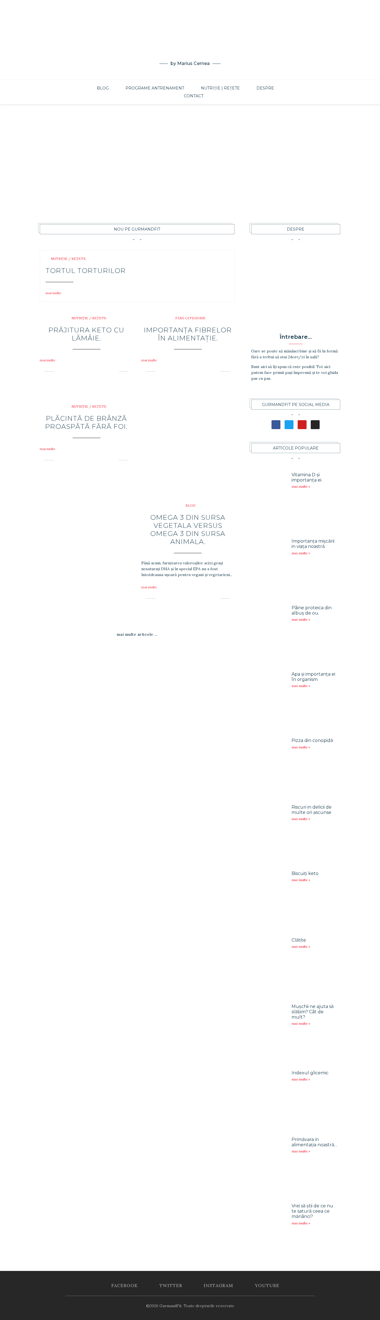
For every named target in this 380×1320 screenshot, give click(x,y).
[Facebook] (177, 73)
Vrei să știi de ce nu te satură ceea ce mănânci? (312, 1211)
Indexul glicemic (310, 1072)
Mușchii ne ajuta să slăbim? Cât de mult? (313, 1012)
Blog (103, 88)
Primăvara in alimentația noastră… (314, 1142)
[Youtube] (194, 73)
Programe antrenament (154, 88)
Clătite (299, 940)
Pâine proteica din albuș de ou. (312, 610)
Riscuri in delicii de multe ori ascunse (312, 809)
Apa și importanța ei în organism (313, 676)
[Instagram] (186, 73)
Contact (193, 95)
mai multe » (301, 486)
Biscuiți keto (305, 873)
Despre (265, 88)
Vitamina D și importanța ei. (307, 477)
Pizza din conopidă (312, 740)
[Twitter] (202, 73)
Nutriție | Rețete (220, 88)
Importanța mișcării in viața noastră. (313, 543)
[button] (55, 293)
